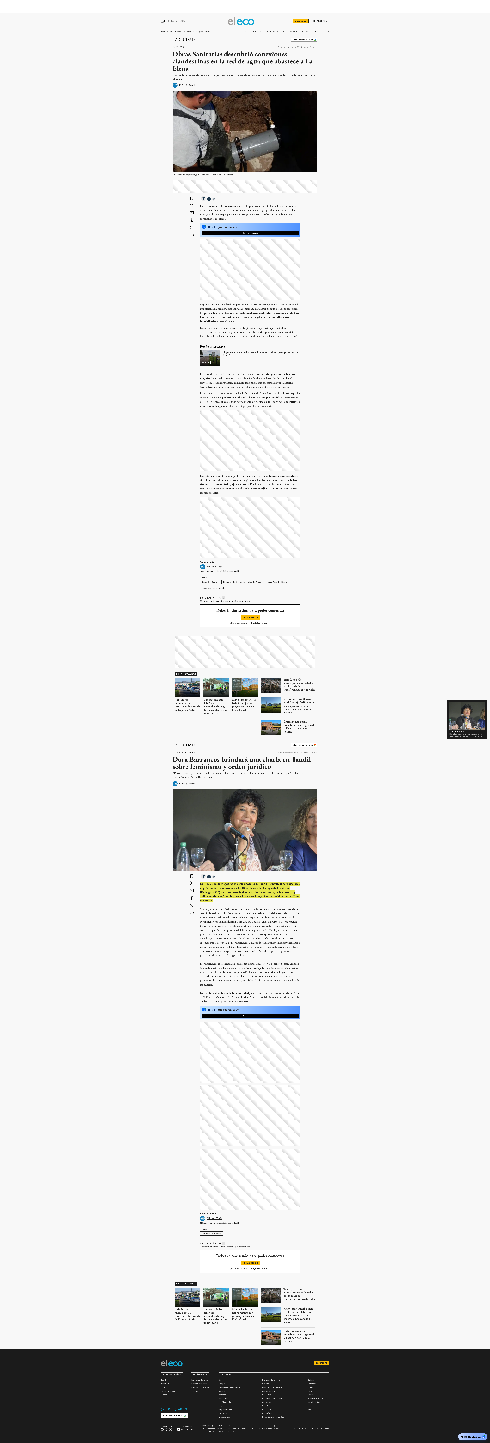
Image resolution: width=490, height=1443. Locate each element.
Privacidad (303, 1428)
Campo (178, 31)
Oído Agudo (198, 31)
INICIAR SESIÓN (250, 617)
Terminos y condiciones (320, 1428)
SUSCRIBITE (300, 21)
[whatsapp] (191, 227)
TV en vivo (284, 31)
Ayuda (293, 1428)
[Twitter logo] (169, 1411)
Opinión (208, 31)
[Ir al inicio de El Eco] (241, 21)
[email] (191, 213)
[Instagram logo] (185, 1411)
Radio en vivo (298, 31)
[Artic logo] (167, 1428)
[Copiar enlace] (191, 235)
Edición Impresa (268, 31)
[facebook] (191, 220)
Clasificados (252, 31)
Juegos (326, 31)
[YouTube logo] (163, 1411)
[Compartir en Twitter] (191, 205)
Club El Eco (313, 31)
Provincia (206, 362)
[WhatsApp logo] (174, 1411)
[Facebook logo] (180, 1411)
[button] (203, 199)
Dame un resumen (250, 233)
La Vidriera (187, 31)
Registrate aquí (259, 623)
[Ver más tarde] (191, 198)
